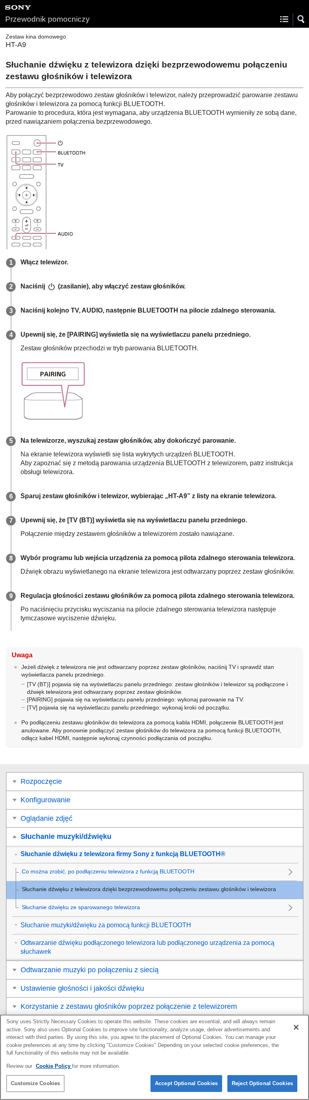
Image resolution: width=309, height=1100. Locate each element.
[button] (301, 19)
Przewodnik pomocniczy (47, 19)
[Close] (296, 1027)
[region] (154, 1057)
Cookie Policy (54, 1066)
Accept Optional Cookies (186, 1083)
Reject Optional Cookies (262, 1083)
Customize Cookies (35, 1083)
